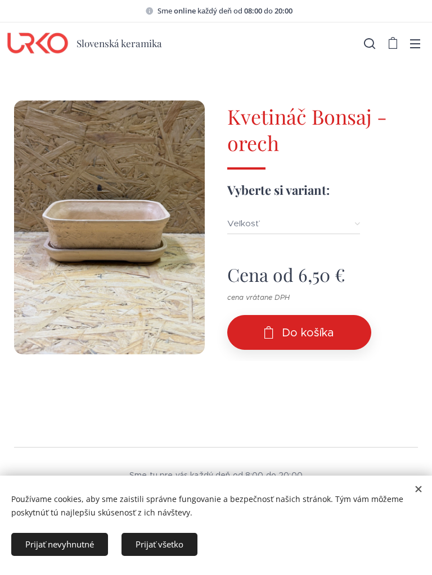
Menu (415, 43)
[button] (369, 43)
